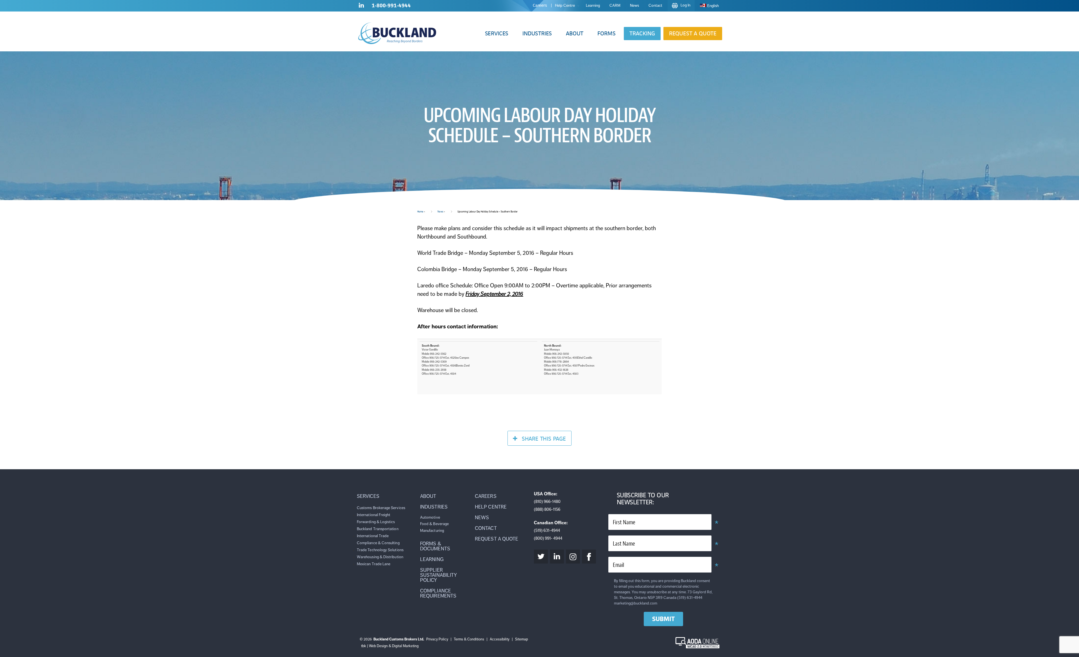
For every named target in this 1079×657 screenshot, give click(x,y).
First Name (624, 522)
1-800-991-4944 (391, 5)
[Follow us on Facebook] (589, 557)
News (440, 211)
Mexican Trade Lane (373, 564)
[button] (496, 33)
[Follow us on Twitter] (541, 557)
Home (420, 211)
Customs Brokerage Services (381, 507)
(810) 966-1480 (547, 501)
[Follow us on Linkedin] (361, 6)
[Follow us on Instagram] (573, 557)
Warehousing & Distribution (380, 557)
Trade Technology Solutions (380, 550)
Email (618, 565)
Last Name (624, 544)
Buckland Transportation (377, 528)
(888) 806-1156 (547, 509)
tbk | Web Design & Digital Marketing (390, 646)
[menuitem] (709, 6)
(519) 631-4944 (547, 530)
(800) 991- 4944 (548, 538)
